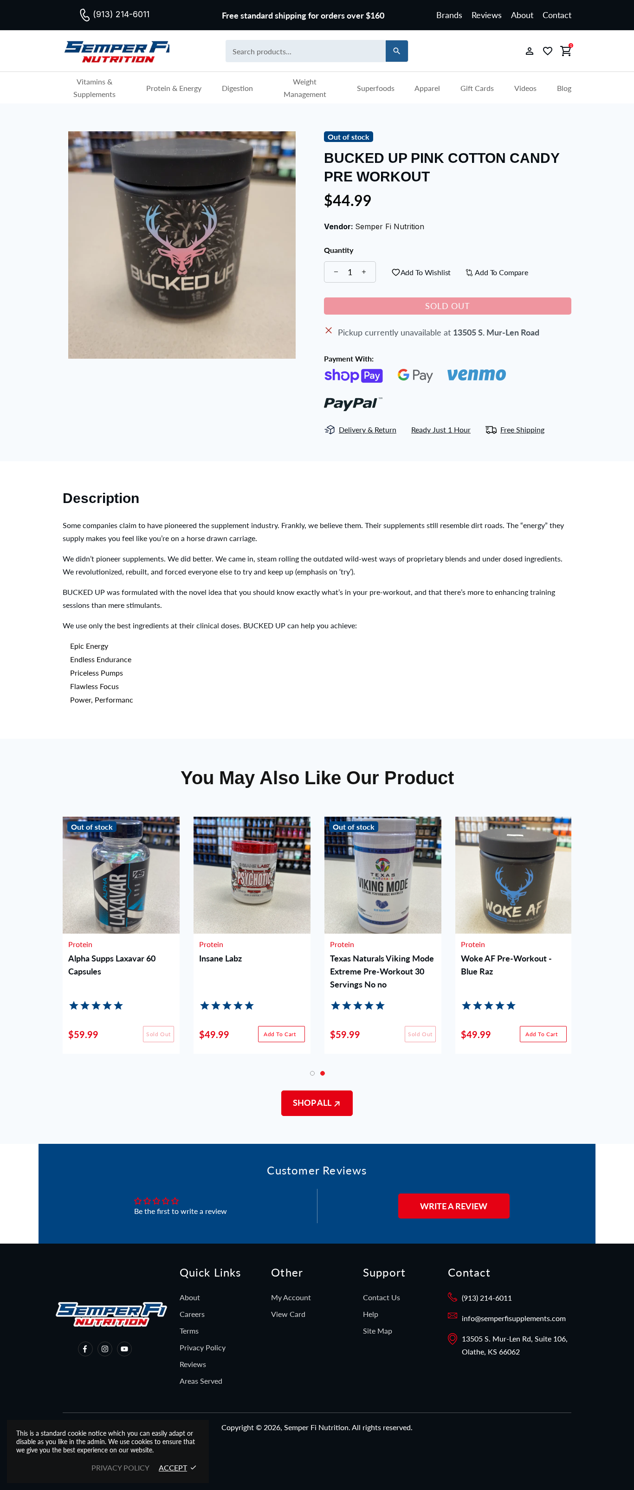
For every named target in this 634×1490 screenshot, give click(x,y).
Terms (189, 1330)
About (522, 15)
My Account (291, 1297)
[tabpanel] (513, 942)
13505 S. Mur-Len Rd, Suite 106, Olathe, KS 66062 (515, 1345)
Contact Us (381, 1297)
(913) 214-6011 (487, 1297)
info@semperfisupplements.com (514, 1318)
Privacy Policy (203, 1347)
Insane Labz (220, 958)
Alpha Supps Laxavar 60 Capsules (111, 964)
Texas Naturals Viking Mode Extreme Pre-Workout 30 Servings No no (382, 971)
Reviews (487, 15)
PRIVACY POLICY (120, 1467)
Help (370, 1313)
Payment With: (349, 358)
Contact (557, 15)
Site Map (377, 1330)
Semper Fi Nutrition (116, 51)
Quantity (338, 250)
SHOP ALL (313, 1102)
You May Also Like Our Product (317, 778)
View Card (288, 1313)
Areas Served (201, 1380)
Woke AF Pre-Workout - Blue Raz (506, 964)
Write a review (453, 1206)
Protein (80, 944)
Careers (192, 1313)
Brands (449, 15)
